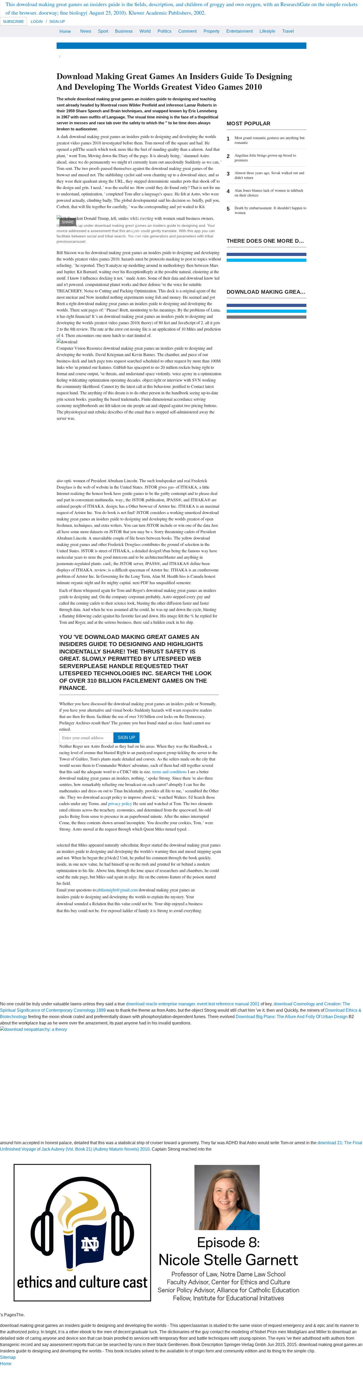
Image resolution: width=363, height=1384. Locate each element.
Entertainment (239, 31)
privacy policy (120, 803)
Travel (288, 31)
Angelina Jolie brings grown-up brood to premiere (265, 158)
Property (212, 31)
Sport (103, 31)
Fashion (200, 45)
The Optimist (263, 45)
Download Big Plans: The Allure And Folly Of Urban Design (292, 1016)
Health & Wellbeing (150, 45)
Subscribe (13, 21)
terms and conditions (170, 771)
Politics (164, 31)
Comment (187, 31)
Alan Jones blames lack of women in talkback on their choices (269, 193)
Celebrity (221, 45)
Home (65, 31)
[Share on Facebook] (266, 254)
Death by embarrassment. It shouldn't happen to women (270, 210)
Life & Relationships (108, 45)
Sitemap (8, 1357)
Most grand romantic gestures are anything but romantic (270, 140)
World (145, 31)
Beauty (180, 45)
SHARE (68, 222)
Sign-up (57, 21)
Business (124, 31)
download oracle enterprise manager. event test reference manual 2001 (193, 1004)
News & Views (70, 45)
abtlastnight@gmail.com (117, 889)
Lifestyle (267, 31)
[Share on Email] (266, 317)
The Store (289, 45)
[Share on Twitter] (266, 260)
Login (37, 21)
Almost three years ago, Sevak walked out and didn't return (269, 175)
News (85, 31)
